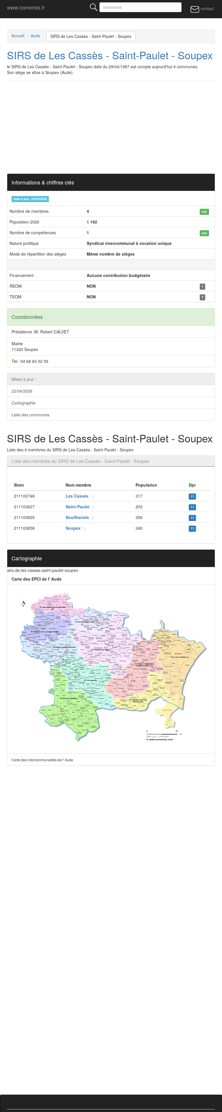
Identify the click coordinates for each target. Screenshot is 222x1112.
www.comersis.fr (26, 7)
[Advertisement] (111, 127)
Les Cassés (78, 496)
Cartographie (24, 403)
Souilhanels (78, 517)
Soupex (74, 528)
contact (206, 8)
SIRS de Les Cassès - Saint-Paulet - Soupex (91, 36)
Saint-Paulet (79, 506)
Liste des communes (30, 415)
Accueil (17, 35)
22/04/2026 (22, 391)
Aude (35, 35)
